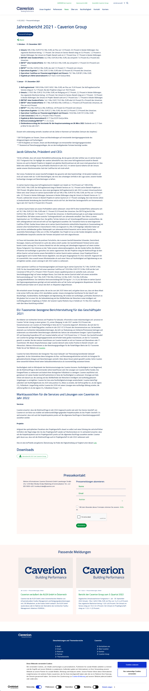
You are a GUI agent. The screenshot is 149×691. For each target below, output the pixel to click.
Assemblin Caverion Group (100, 3)
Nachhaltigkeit (85, 9)
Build (59, 646)
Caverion (42, 348)
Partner (59, 654)
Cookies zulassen (132, 665)
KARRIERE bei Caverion (64, 3)
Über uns (74, 9)
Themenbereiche (63, 656)
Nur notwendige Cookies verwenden (132, 673)
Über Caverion (104, 649)
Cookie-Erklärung (79, 676)
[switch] (59, 687)
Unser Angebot (45, 9)
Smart (59, 649)
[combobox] (101, 501)
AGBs (122, 507)
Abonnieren (81, 525)
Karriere (105, 9)
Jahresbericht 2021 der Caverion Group (34, 456)
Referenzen (57, 9)
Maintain (60, 651)
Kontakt (97, 9)
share (21, 40)
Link (95, 442)
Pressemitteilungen (25, 34)
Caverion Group (104, 654)
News (66, 9)
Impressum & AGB (81, 3)
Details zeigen (107, 687)
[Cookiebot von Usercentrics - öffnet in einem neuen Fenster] (13, 687)
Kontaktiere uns (104, 646)
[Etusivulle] (25, 9)
